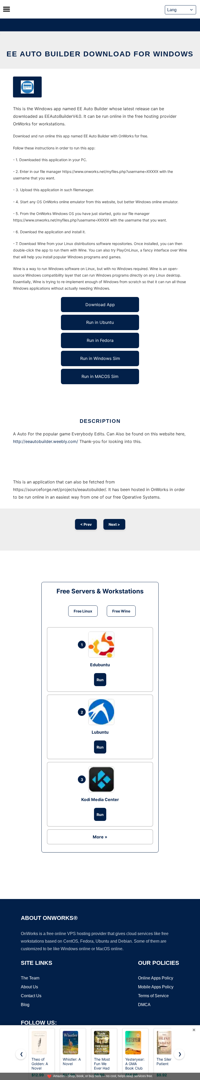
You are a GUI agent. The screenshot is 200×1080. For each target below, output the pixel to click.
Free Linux (83, 611)
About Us (29, 987)
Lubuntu (100, 732)
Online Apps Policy (155, 978)
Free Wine (121, 611)
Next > (114, 524)
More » (100, 836)
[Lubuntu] (102, 712)
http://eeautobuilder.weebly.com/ (45, 441)
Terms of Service (153, 996)
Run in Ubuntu (100, 322)
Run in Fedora (100, 340)
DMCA (144, 1004)
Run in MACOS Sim (100, 376)
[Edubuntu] (102, 645)
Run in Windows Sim (100, 358)
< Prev (86, 524)
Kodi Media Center (100, 799)
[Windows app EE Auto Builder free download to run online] (27, 87)
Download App (100, 304)
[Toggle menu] (6, 9)
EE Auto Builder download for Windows (100, 54)
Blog (25, 1004)
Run (100, 680)
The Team (30, 978)
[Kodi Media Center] (102, 779)
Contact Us (31, 996)
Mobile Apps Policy (155, 987)
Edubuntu (100, 664)
